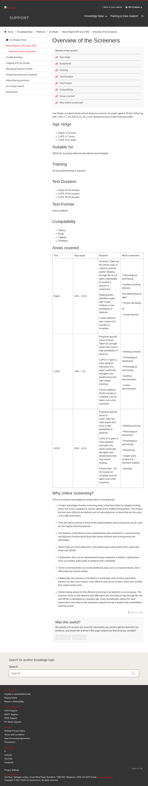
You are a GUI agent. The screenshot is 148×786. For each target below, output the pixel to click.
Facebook (8, 762)
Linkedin (8, 755)
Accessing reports (15, 86)
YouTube (8, 759)
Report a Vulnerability (14, 701)
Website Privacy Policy (14, 731)
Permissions (9, 742)
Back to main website (113, 7)
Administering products (17, 80)
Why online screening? (71, 102)
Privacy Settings (11, 770)
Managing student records (19, 69)
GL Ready (53, 32)
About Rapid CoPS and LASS (75, 32)
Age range (65, 57)
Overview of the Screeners (22, 51)
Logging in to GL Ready (18, 63)
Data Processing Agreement (17, 738)
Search (13, 666)
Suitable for (65, 63)
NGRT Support (11, 714)
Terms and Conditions (14, 734)
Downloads (11, 92)
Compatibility (66, 89)
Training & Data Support (124, 16)
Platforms (41, 32)
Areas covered (67, 96)
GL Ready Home (18, 40)
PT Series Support (12, 722)
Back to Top (136, 612)
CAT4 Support (10, 710)
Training (64, 70)
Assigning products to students (21, 74)
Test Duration (66, 76)
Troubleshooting (14, 57)
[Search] (142, 16)
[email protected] (105, 777)
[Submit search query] (133, 673)
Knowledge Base (94, 16)
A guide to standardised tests (17, 694)
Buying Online (10, 698)
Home (10, 32)
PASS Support (10, 718)
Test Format (66, 83)
